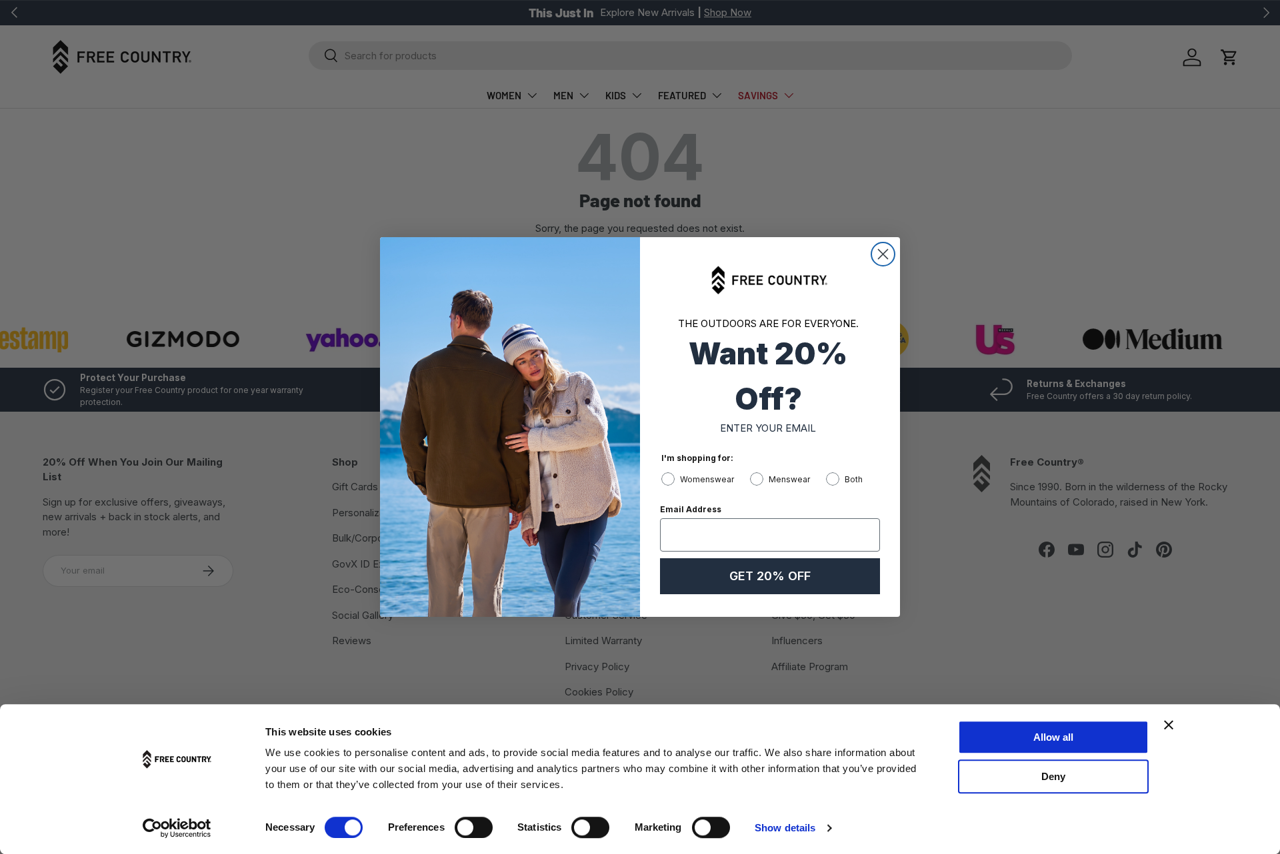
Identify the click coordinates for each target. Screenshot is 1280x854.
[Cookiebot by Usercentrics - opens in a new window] (177, 828)
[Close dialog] (883, 254)
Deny (1053, 776)
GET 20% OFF (770, 576)
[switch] (474, 827)
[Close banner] (1168, 724)
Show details (785, 827)
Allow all (1053, 737)
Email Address (690, 509)
